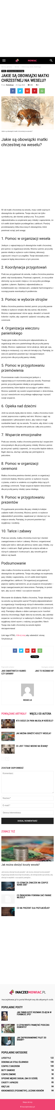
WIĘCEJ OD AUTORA (40, 713)
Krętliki (5, 1086)
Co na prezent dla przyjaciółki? (33, 908)
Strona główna (6, 67)
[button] (51, 60)
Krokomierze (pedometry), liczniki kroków (22, 1090)
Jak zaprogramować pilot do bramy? (31, 1038)
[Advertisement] (27, 28)
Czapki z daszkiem (10, 1066)
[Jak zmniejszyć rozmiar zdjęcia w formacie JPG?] (4, 1016)
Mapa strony (27, 1102)
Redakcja (10, 85)
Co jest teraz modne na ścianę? (32, 746)
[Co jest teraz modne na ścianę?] (8, 749)
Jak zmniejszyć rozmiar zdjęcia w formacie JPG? (34, 1013)
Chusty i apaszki (9, 1082)
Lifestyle (6, 1058)
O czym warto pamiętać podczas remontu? (33, 1026)
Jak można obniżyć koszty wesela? (33, 733)
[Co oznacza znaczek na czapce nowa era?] (8, 886)
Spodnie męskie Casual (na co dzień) (19, 1078)
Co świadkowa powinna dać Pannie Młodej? (34, 896)
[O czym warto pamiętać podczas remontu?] (8, 1028)
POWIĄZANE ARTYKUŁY (13, 713)
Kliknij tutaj (20, 635)
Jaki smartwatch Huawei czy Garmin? (13, 672)
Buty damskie (8, 1070)
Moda (3, 71)
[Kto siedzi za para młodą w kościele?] (8, 723)
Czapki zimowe (8, 1074)
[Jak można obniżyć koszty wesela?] (8, 736)
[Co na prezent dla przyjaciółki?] (8, 911)
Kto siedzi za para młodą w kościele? (34, 720)
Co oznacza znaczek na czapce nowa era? (32, 883)
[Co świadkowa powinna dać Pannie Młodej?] (8, 899)
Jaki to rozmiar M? (44, 671)
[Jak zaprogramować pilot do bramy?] (8, 1041)
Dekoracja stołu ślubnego (15, 71)
